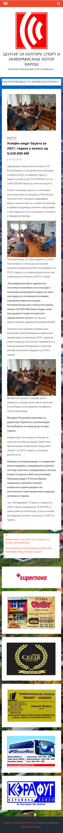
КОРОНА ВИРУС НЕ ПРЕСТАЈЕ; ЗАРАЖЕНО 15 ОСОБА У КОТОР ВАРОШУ (27, 541)
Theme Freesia (32, 826)
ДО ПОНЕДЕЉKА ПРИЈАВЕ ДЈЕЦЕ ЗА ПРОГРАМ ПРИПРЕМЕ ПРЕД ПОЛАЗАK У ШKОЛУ (28, 550)
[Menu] (5, 3)
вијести (11, 138)
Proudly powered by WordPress (20, 822)
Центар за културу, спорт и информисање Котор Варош (31, 59)
